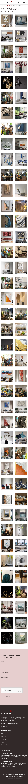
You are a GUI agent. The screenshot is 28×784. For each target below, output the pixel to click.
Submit (8, 697)
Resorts (10, 5)
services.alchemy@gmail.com (9, 723)
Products (6, 5)
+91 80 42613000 (11, 766)
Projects (3, 742)
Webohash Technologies (14, 778)
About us (3, 736)
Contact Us (4, 745)
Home (2, 5)
